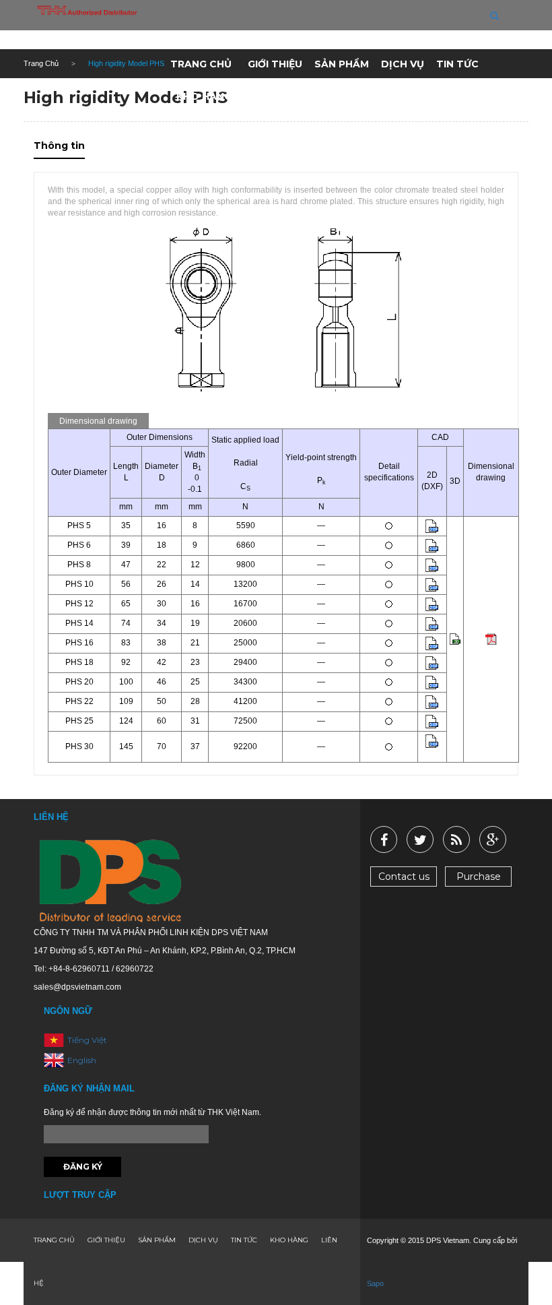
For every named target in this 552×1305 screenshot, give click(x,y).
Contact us (403, 876)
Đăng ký (82, 1166)
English (81, 1059)
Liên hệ (267, 96)
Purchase (478, 876)
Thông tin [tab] (59, 145)
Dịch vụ (402, 64)
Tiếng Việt (87, 1039)
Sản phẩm (341, 64)
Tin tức (457, 64)
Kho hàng (204, 96)
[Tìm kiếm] (494, 15)
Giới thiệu (275, 64)
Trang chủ (201, 64)
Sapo (375, 1283)
